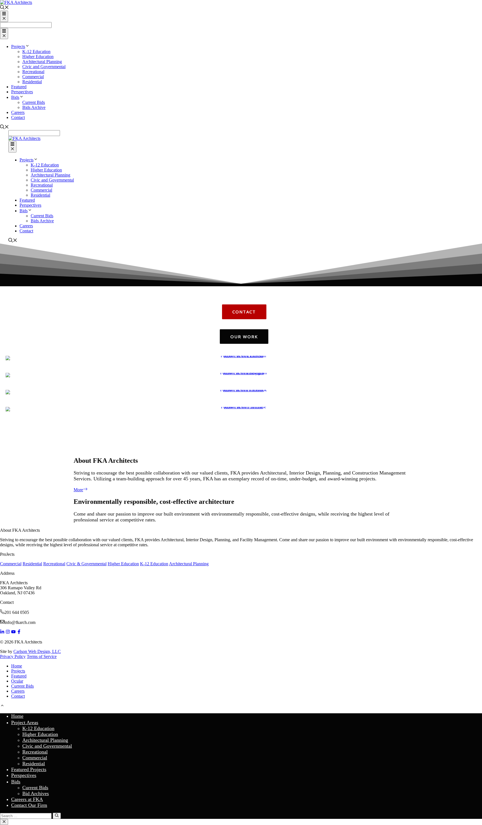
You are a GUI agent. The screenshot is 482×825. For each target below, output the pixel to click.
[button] (241, 437)
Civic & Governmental (86, 563)
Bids (15, 97)
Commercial (33, 76)
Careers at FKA (27, 799)
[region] (241, 348)
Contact (18, 117)
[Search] (57, 816)
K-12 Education (36, 51)
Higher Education (38, 56)
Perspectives (22, 91)
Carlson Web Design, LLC (37, 651)
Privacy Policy (13, 656)
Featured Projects (28, 769)
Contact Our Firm (29, 805)
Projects (18, 46)
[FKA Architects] (24, 138)
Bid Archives (35, 793)
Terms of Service (42, 656)
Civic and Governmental (44, 66)
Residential (32, 81)
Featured (18, 86)
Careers (18, 112)
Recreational (33, 71)
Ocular (17, 681)
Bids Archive (33, 107)
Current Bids (33, 102)
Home (16, 666)
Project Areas (24, 722)
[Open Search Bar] (4, 8)
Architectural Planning (42, 61)
